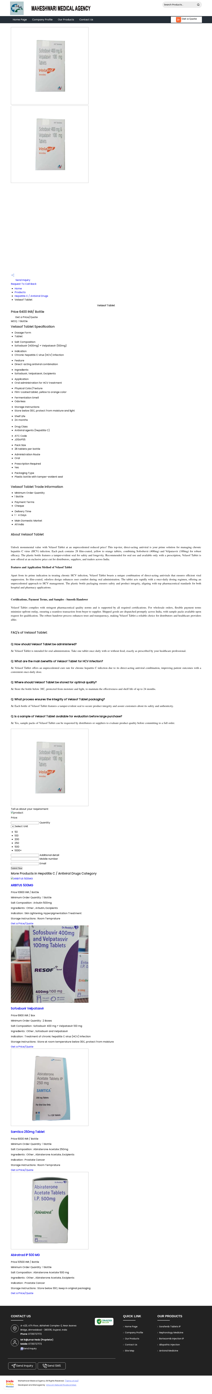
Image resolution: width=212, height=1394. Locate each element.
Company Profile (42, 19)
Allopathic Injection (169, 1344)
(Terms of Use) (72, 1380)
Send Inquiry (22, 280)
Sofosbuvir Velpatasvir (27, 1008)
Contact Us (86, 19)
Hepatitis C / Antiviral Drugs (31, 296)
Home (18, 288)
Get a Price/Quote (26, 317)
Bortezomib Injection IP (171, 1338)
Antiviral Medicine (168, 1350)
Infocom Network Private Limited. (61, 1385)
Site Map (129, 1350)
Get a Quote (189, 19)
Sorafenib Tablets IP (170, 1326)
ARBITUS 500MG (22, 885)
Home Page (20, 19)
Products (20, 292)
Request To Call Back (23, 284)
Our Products (66, 19)
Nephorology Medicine (171, 1332)
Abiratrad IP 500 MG (25, 1255)
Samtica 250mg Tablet (28, 1132)
